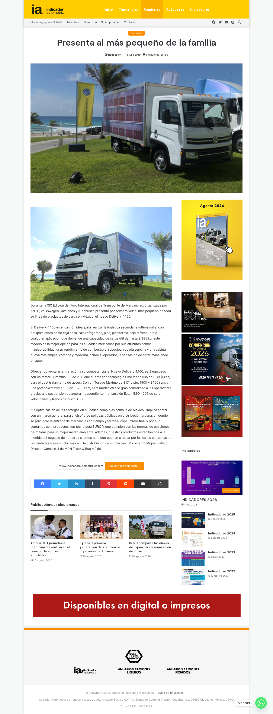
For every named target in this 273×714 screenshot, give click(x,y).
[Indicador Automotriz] (47, 9)
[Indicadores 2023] (193, 558)
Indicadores (200, 9)
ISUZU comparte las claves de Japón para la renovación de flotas (150, 547)
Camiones (152, 9)
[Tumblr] (92, 483)
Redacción (114, 54)
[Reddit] (125, 483)
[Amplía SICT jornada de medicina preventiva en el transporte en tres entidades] (51, 527)
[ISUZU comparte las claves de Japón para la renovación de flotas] (150, 527)
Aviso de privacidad (171, 692)
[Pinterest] (108, 483)
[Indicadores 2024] (193, 539)
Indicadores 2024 (221, 533)
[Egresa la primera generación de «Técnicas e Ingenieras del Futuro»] (101, 527)
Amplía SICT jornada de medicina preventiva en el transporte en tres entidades (50, 549)
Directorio (90, 22)
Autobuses (175, 9)
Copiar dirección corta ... (124, 466)
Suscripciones (110, 22)
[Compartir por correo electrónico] (142, 483)
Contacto (130, 22)
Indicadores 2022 (221, 571)
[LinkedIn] (76, 483)
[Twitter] (59, 483)
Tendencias (128, 9)
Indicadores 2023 (221, 552)
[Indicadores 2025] (193, 520)
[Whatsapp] (261, 703)
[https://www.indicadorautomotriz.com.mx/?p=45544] (212, 279)
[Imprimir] (159, 483)
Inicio (108, 9)
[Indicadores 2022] (193, 577)
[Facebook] (42, 483)
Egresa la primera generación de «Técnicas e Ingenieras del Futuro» (100, 547)
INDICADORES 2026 (199, 499)
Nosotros (73, 22)
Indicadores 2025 (221, 514)
